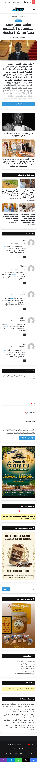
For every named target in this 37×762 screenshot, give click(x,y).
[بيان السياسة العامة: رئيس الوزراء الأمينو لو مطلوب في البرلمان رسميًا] (10, 207)
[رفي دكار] (18, 9)
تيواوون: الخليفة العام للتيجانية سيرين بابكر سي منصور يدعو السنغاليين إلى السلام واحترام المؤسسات (28, 218)
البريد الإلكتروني (30, 412)
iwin (23, 240)
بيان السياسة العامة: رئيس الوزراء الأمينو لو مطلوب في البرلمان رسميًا (10, 217)
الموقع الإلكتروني (30, 421)
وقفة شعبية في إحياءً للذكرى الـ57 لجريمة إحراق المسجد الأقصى (19, 715)
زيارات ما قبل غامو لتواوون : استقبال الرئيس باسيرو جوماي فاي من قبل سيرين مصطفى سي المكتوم (27, 194)
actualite (14, 16)
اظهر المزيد (19, 103)
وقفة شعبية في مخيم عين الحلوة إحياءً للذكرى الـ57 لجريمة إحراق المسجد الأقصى (19, 710)
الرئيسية (21, 16)
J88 (24, 292)
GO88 (23, 318)
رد (24, 257)
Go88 (6, 326)
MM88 (22, 266)
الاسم (33, 404)
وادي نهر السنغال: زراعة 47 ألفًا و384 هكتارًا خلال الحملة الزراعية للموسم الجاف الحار (10, 193)
